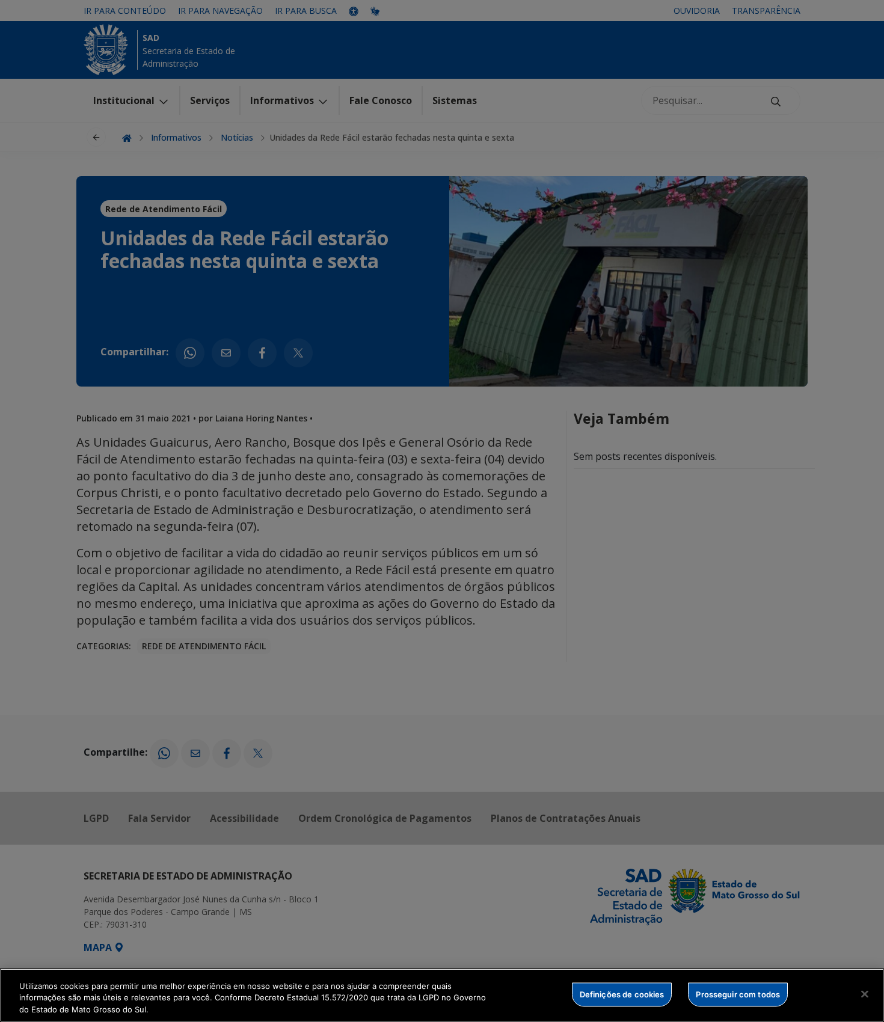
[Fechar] (865, 994)
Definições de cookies (622, 994)
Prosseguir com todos (738, 994)
